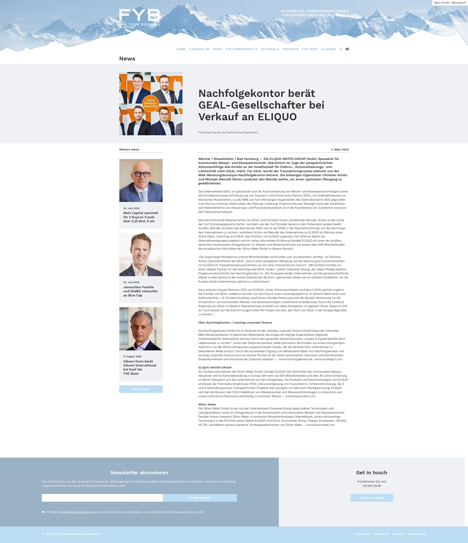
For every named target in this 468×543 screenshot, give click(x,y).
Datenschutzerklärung (77, 512)
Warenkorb (458, 2)
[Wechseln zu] (347, 49)
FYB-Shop (310, 49)
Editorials (270, 49)
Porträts (291, 49)
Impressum (362, 534)
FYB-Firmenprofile (242, 49)
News (217, 49)
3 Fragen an (199, 49)
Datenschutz (417, 534)
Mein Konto (442, 2)
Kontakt (398, 534)
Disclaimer (382, 534)
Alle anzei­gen (140, 389)
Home (181, 49)
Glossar (328, 49)
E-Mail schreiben (372, 498)
